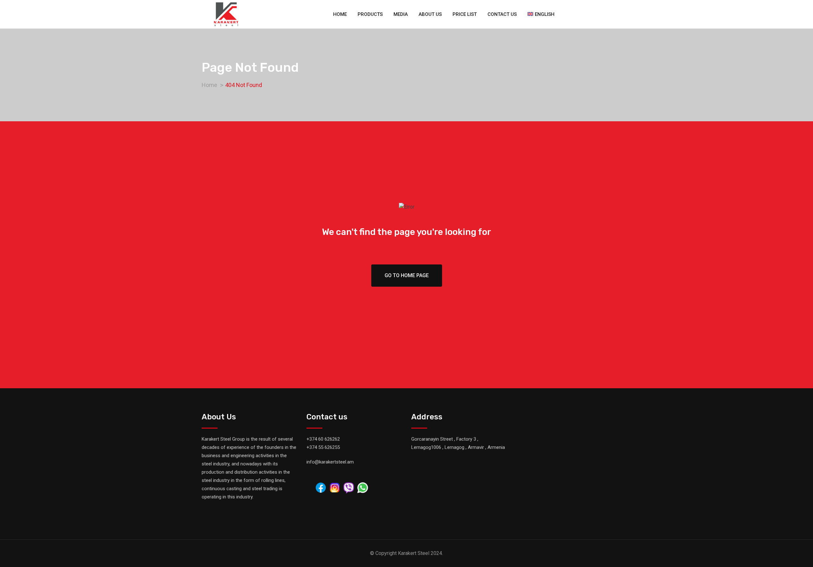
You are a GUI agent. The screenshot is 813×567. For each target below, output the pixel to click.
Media (400, 14)
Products (370, 14)
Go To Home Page (407, 275)
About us (430, 14)
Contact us (502, 14)
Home (340, 14)
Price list (465, 14)
